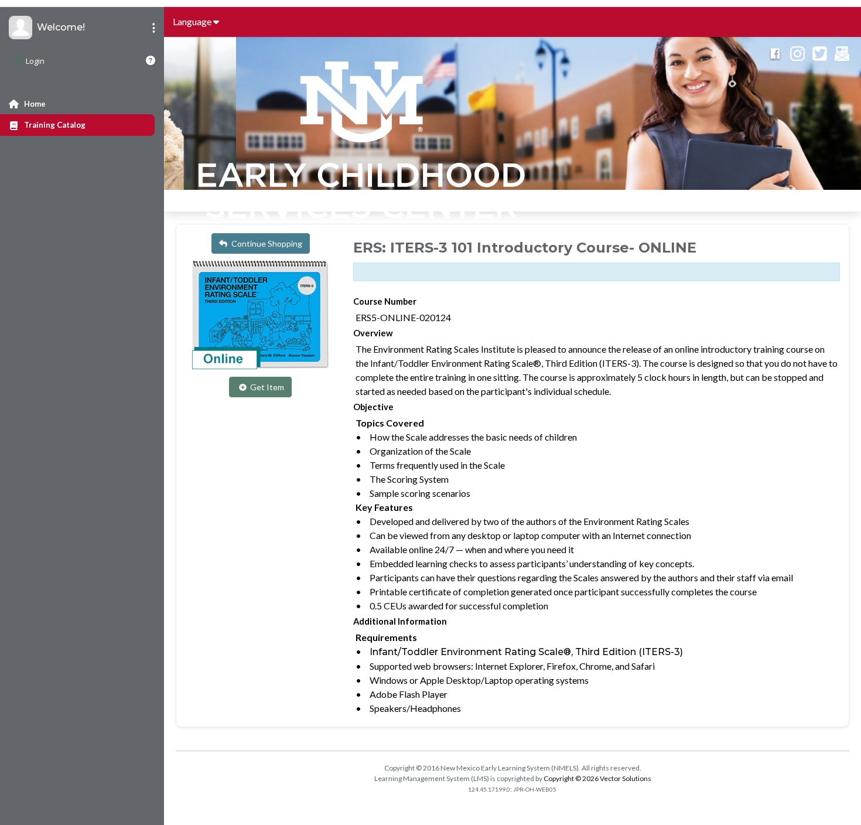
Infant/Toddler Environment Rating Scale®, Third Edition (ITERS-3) (526, 651)
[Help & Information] (150, 60)
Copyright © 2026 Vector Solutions (597, 778)
